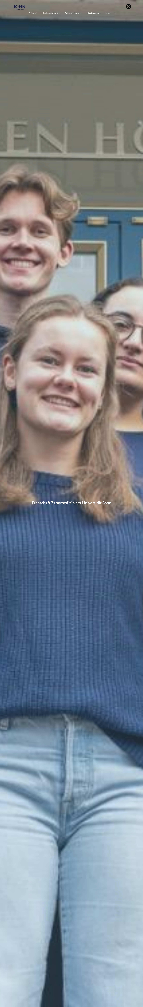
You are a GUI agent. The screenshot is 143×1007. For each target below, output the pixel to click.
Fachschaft (33, 13)
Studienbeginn (93, 13)
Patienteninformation (73, 13)
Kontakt (108, 13)
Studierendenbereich (51, 13)
